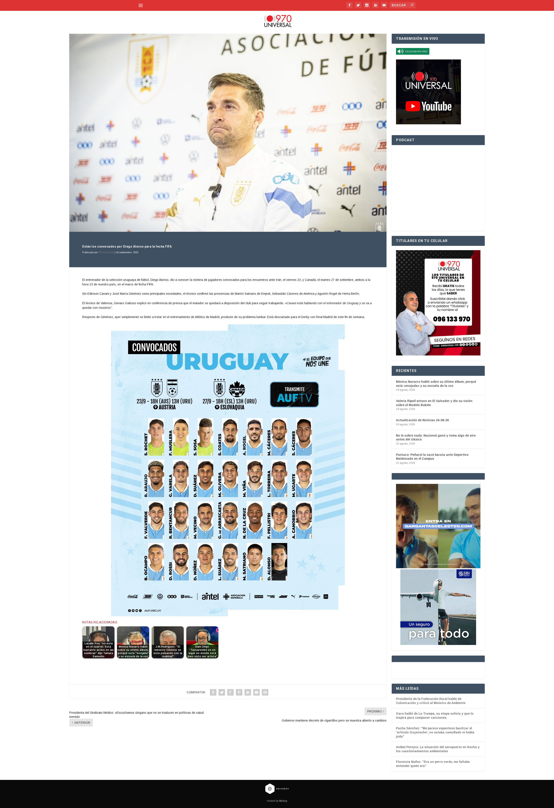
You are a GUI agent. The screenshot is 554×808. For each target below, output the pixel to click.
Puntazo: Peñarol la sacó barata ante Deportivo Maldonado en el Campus (432, 456)
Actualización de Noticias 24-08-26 (422, 420)
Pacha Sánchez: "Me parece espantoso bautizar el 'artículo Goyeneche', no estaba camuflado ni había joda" (435, 732)
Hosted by (277, 800)
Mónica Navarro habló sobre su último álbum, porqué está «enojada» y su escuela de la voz (436, 383)
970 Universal (106, 252)
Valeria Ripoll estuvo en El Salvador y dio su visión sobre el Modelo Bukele (434, 402)
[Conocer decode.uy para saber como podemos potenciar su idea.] (277, 788)
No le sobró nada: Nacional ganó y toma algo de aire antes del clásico (436, 437)
